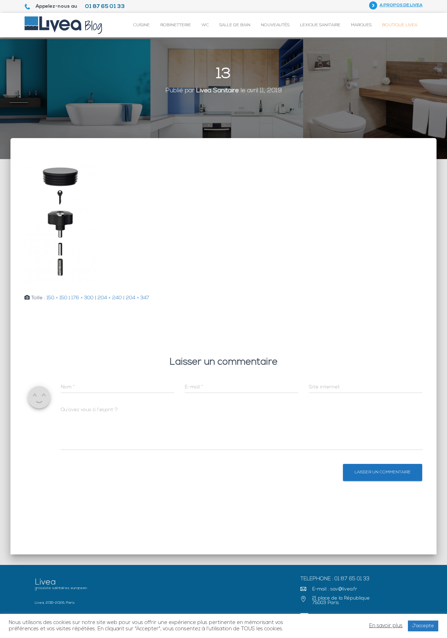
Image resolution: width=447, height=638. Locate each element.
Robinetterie (175, 25)
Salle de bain (234, 25)
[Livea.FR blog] (63, 25)
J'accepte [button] (423, 626)
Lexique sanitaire (320, 25)
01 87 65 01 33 (105, 6)
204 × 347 (137, 298)
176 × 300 (82, 298)
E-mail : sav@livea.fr (334, 589)
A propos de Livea (401, 5)
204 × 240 (109, 298)
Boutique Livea (399, 25)
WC (205, 25)
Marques (361, 25)
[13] (60, 223)
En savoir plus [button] (386, 626)
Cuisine (141, 25)
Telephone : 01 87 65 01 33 (334, 579)
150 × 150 (56, 298)
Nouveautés (275, 25)
